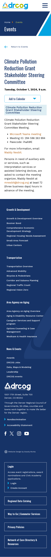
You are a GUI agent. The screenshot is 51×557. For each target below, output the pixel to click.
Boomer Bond (14, 223)
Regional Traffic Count (18, 285)
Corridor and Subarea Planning (22, 280)
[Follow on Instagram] (19, 434)
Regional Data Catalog (19, 501)
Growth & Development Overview (24, 218)
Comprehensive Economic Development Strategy (20, 229)
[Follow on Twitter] (11, 434)
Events (19, 22)
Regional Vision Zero (17, 289)
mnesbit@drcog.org (16, 182)
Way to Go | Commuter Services (24, 514)
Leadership (12, 372)
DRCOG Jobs (13, 362)
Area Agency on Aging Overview (23, 311)
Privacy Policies (16, 527)
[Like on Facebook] (5, 434)
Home (7, 22)
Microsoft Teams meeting (25, 134)
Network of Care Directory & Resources (22, 542)
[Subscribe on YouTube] (26, 434)
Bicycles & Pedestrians (18, 275)
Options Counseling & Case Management (21, 330)
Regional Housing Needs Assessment (26, 236)
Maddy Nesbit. (13, 152)
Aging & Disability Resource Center (25, 315)
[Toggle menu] (45, 5)
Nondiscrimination (16, 419)
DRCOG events (14, 376)
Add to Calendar (17, 99)
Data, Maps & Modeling (19, 367)
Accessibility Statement (19, 425)
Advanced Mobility (16, 271)
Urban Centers (14, 245)
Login (13, 483)
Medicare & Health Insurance (22, 336)
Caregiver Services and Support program (23, 322)
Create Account (18, 488)
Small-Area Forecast (17, 240)
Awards (10, 357)
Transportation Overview (20, 266)
